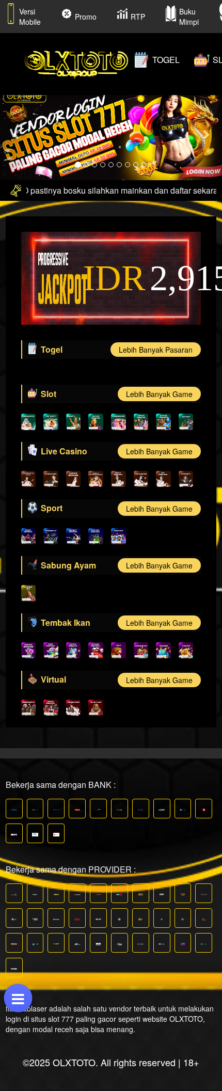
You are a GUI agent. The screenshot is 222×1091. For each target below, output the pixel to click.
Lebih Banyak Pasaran (156, 349)
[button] (17, 134)
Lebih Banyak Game (159, 394)
